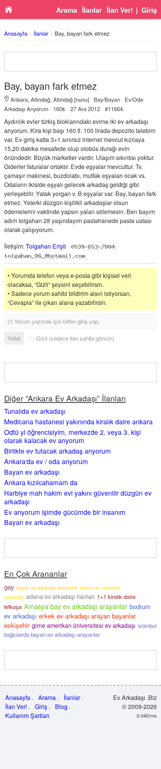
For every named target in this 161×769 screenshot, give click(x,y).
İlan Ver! (120, 10)
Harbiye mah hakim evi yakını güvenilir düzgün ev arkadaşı (78, 497)
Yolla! (14, 338)
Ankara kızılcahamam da (41, 482)
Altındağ (40, 99)
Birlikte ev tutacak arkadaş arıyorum (57, 450)
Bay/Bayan (107, 99)
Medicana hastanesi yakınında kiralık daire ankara (78, 421)
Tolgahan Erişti (46, 246)
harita (82, 99)
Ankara (19, 99)
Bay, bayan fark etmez (82, 33)
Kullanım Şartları (27, 715)
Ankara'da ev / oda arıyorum (46, 461)
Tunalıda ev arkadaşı (35, 411)
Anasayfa (15, 33)
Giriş (149, 10)
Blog (61, 706)
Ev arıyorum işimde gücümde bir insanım (64, 512)
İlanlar (92, 10)
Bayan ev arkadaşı (32, 471)
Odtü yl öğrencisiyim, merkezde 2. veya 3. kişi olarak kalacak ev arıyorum (72, 436)
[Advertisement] (80, 61)
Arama (66, 10)
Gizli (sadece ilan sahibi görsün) (75, 338)
